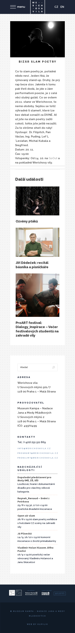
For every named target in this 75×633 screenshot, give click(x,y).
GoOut (53, 158)
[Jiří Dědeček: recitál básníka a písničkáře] (37, 242)
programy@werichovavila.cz (37, 453)
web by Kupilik (37, 624)
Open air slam (26, 515)
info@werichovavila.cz (34, 448)
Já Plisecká (24, 533)
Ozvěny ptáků (27, 221)
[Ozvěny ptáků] (37, 200)
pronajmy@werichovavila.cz (37, 458)
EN (62, 7)
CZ (56, 7)
